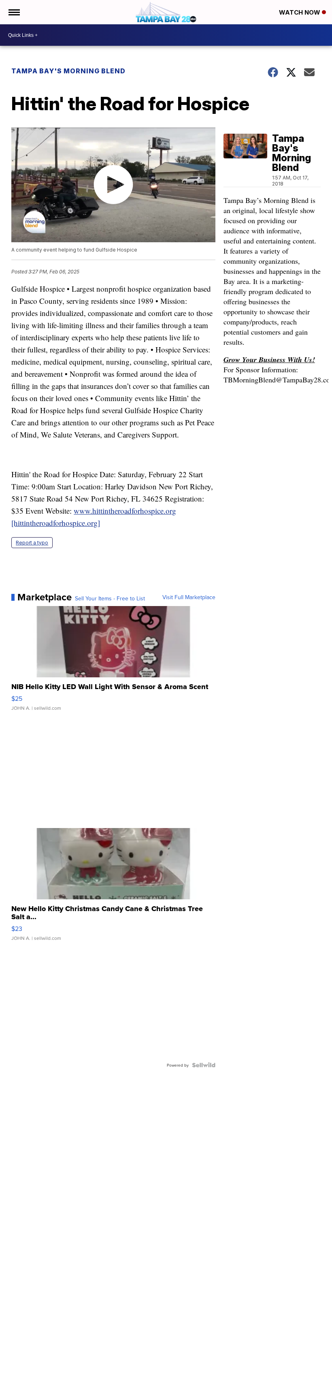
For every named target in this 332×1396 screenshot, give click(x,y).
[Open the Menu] (13, 12)
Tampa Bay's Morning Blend (68, 71)
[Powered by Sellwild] (203, 1065)
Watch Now (300, 12)
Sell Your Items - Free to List (110, 598)
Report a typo (32, 543)
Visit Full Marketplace (188, 597)
